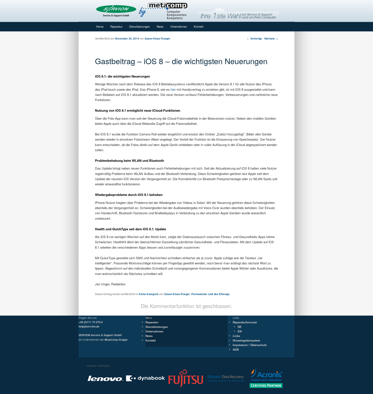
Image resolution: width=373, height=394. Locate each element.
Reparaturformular (245, 322)
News (160, 26)
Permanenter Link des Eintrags (210, 294)
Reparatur (116, 26)
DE (240, 327)
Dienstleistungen (139, 26)
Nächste (271, 38)
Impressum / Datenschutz (250, 345)
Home (99, 26)
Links (236, 336)
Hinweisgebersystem (246, 340)
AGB (236, 349)
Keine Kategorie (149, 294)
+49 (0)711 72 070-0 (91, 322)
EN (240, 331)
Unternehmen (178, 26)
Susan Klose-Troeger (157, 38)
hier (173, 89)
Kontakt (199, 26)
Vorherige (254, 38)
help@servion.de (89, 326)
